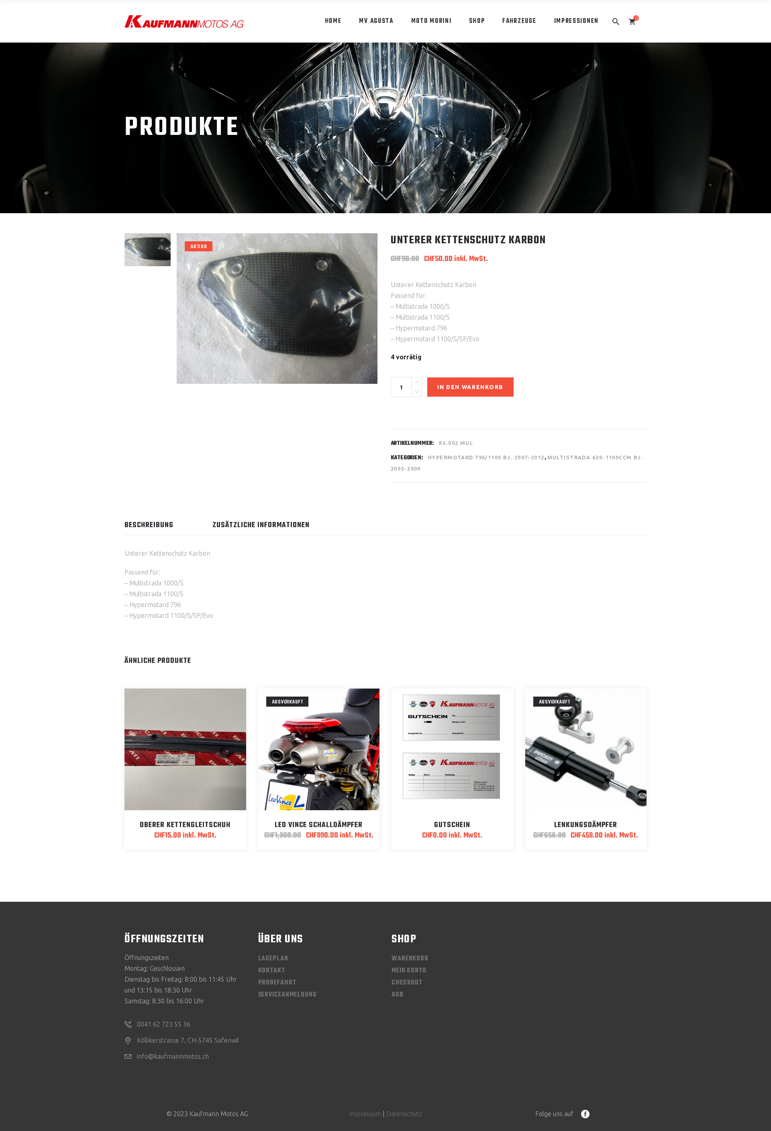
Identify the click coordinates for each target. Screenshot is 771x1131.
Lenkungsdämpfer (585, 825)
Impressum (365, 1113)
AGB (398, 995)
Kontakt (271, 971)
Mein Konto (409, 971)
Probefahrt (277, 983)
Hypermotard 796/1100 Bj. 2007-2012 (486, 457)
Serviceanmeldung (287, 995)
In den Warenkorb (470, 387)
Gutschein (452, 825)
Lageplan (273, 959)
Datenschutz (404, 1113)
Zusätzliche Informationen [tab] (261, 525)
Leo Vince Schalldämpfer (319, 825)
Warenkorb (410, 959)
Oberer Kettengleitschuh (185, 825)
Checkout (407, 983)
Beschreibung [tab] (148, 525)
